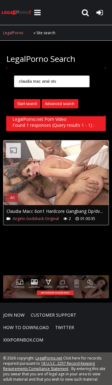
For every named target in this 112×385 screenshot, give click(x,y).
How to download (26, 327)
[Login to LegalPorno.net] (99, 12)
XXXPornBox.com (23, 340)
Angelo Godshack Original (36, 218)
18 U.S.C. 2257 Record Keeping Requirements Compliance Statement (49, 366)
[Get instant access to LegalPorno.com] (56, 297)
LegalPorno (13, 32)
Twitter (64, 327)
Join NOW (14, 315)
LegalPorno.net (17, 12)
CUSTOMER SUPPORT (53, 315)
